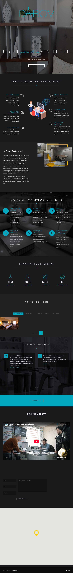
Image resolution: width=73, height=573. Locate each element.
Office (47, 313)
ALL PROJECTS (18, 313)
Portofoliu (35, 400)
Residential (56, 313)
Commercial (29, 313)
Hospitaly (39, 313)
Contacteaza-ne (36, 66)
